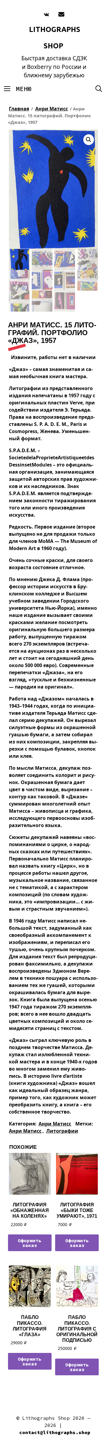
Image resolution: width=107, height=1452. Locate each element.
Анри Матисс (51, 108)
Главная (19, 108)
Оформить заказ (29, 1242)
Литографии (62, 1131)
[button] (88, 139)
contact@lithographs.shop (54, 1432)
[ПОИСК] (99, 89)
